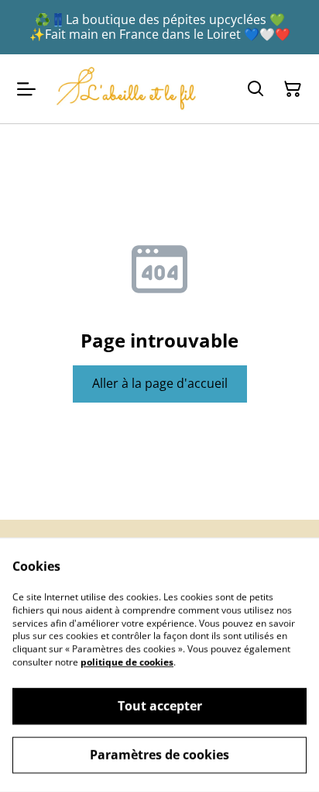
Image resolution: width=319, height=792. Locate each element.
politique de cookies (127, 662)
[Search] (255, 89)
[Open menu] (26, 89)
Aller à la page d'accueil (160, 383)
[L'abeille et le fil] (126, 88)
